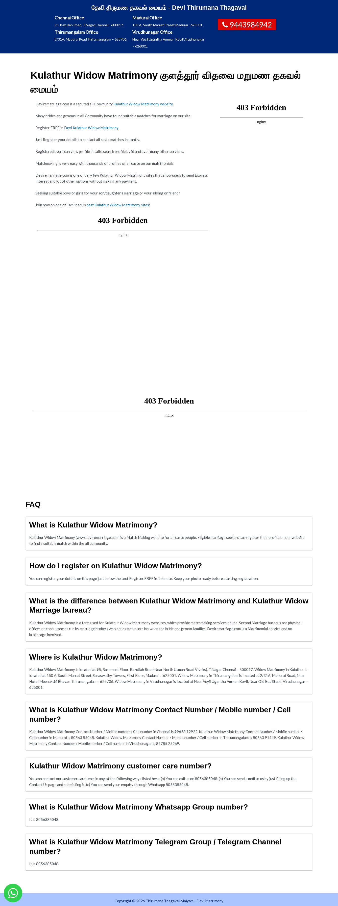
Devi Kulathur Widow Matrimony (91, 127)
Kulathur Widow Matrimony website (143, 104)
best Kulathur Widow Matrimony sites (118, 205)
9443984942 (251, 24)
